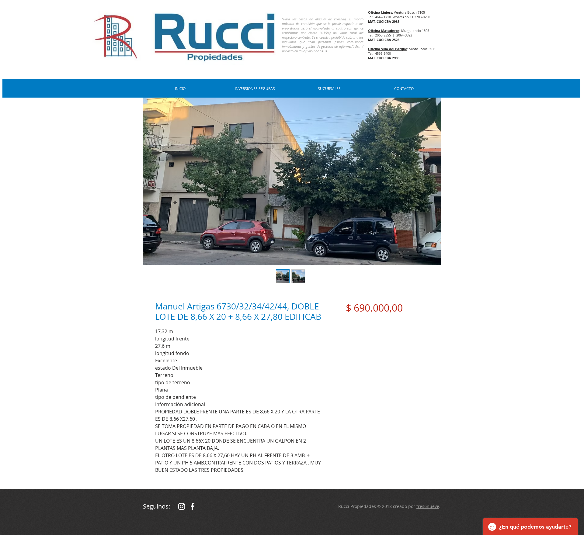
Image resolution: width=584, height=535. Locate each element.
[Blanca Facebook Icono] (192, 506)
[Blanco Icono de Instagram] (181, 506)
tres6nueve (427, 506)
